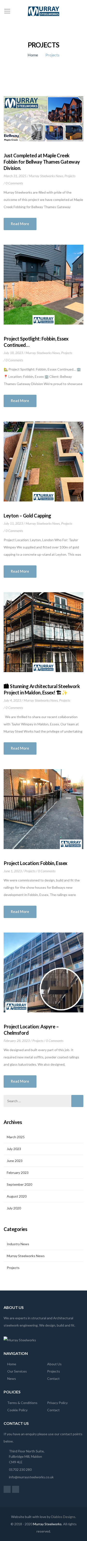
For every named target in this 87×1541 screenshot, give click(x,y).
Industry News (18, 1244)
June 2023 (14, 1161)
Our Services (17, 1371)
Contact (53, 1378)
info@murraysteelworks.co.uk (31, 1477)
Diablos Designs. (63, 1517)
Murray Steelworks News (46, 176)
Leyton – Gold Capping (27, 515)
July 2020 (14, 1208)
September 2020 (19, 1184)
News (11, 1378)
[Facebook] (7, 1489)
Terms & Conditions (22, 1403)
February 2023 (18, 1172)
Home (33, 55)
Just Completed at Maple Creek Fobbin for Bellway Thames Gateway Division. (42, 161)
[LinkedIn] (15, 1489)
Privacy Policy (57, 1403)
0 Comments (14, 183)
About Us (54, 1364)
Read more (20, 223)
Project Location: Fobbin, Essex (35, 863)
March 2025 (16, 1137)
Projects (70, 176)
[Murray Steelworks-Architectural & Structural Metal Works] (43, 11)
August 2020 (17, 1196)
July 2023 (14, 1149)
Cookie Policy (17, 1410)
